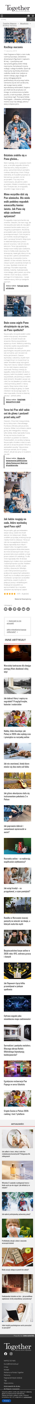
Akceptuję (6, 1401)
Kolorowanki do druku (12, 1386)
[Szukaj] (30, 19)
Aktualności (24, 23)
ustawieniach (28, 1397)
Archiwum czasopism (11, 1389)
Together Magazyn (10, 23)
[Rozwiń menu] (2, 16)
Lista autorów (28, 1336)
